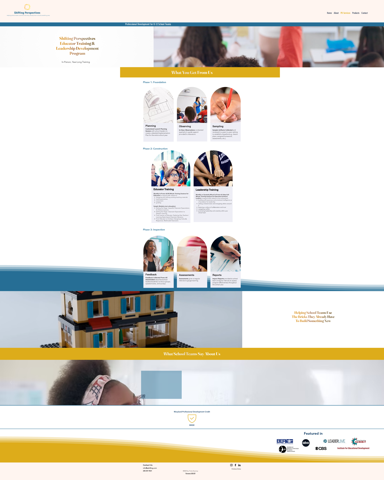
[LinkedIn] (239, 465)
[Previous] (11, 382)
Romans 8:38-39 (190, 473)
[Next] (373, 382)
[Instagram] (231, 465)
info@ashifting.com (150, 468)
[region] (192, 417)
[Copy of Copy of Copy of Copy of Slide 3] (193, 400)
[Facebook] (235, 465)
